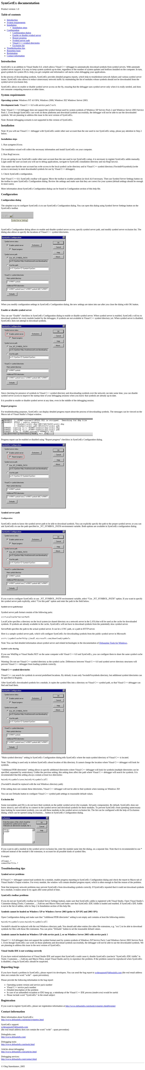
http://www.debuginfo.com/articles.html (19, 1052)
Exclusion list (18, 45)
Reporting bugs (14, 50)
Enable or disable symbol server (26, 35)
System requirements (16, 22)
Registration (12, 53)
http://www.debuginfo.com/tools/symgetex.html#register (90, 1006)
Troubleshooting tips (16, 48)
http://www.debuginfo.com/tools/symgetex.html (22, 1019)
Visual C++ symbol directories (26, 43)
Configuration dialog (21, 33)
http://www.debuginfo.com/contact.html (19, 1059)
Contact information (16, 56)
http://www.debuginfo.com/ (13, 1037)
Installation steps (19, 27)
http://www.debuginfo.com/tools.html (18, 1044)
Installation (12, 25)
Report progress (19, 38)
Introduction (12, 20)
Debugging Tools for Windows (113, 643)
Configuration (13, 30)
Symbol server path (21, 40)
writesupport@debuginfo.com (108, 972)
